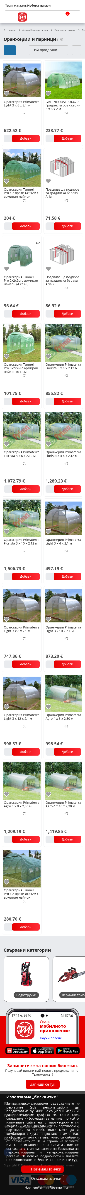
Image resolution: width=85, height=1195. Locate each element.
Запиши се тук (42, 1084)
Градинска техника (64, 30)
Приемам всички (46, 1169)
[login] (75, 17)
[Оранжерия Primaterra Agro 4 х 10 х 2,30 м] (63, 780)
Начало (12, 30)
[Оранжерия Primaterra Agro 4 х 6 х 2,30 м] (63, 693)
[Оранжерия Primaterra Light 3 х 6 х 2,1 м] (21, 80)
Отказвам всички (46, 1178)
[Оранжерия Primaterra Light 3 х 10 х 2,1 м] (63, 605)
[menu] (10, 17)
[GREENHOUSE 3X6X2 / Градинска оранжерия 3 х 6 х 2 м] (63, 80)
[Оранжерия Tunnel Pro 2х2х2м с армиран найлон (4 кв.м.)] (21, 255)
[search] (53, 17)
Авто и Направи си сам (35, 30)
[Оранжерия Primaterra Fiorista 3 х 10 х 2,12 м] (21, 518)
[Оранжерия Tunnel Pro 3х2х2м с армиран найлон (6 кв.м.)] (21, 342)
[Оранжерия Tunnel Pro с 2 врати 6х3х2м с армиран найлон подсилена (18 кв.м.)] (21, 167)
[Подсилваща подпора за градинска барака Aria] (63, 167)
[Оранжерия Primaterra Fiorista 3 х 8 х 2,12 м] (63, 430)
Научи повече (51, 1038)
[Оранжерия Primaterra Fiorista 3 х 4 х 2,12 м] (63, 342)
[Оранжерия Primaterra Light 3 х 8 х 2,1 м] (21, 605)
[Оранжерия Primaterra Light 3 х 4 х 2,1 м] (63, 518)
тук (75, 1160)
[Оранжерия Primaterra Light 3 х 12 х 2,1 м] (21, 693)
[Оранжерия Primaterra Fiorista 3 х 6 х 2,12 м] (21, 430)
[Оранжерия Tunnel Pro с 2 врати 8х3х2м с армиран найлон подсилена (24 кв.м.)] (21, 868)
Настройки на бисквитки (46, 1187)
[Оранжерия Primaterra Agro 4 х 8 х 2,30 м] (21, 780)
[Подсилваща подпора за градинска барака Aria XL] (63, 255)
